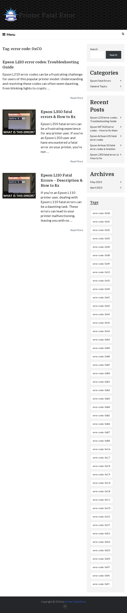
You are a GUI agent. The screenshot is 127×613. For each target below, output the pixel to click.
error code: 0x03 (101, 238)
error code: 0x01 (101, 221)
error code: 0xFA (101, 575)
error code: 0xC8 (101, 466)
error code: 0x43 (101, 314)
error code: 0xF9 (101, 567)
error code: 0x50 (101, 322)
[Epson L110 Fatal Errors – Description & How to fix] (19, 185)
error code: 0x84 (101, 348)
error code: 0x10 (101, 272)
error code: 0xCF (101, 525)
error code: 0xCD (101, 508)
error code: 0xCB (101, 491)
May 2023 (96, 181)
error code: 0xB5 (101, 415)
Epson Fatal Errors (100, 80)
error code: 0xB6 (101, 423)
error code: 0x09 (101, 263)
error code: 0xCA (101, 482)
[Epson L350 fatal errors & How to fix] (19, 122)
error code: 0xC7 (101, 457)
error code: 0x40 (101, 289)
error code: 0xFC (101, 584)
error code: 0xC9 (101, 474)
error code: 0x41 (101, 297)
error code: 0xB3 (101, 398)
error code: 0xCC (101, 499)
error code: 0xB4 (101, 407)
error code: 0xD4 (101, 558)
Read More (76, 97)
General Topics (98, 86)
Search (94, 49)
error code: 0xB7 (101, 432)
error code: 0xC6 (101, 449)
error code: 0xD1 (101, 533)
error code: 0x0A (101, 213)
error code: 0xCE (101, 516)
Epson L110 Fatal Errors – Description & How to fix (62, 180)
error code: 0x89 (101, 364)
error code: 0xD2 (101, 541)
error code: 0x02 (101, 230)
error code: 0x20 (101, 280)
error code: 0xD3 (101, 550)
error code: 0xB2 (101, 390)
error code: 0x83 (101, 339)
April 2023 (96, 187)
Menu (11, 34)
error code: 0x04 (101, 246)
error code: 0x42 (101, 305)
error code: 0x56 (101, 331)
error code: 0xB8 (101, 440)
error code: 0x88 (101, 356)
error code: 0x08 (101, 255)
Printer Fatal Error (75, 601)
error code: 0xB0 (101, 373)
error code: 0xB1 (101, 381)
